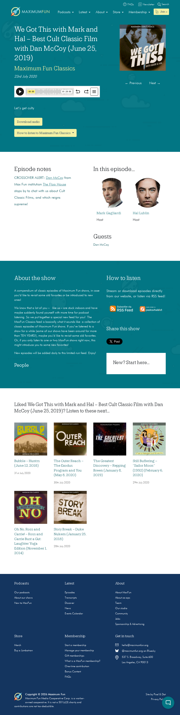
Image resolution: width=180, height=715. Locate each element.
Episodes (70, 592)
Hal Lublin (141, 213)
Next (154, 83)
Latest (83, 12)
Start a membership (75, 645)
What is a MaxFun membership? (82, 661)
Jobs (117, 619)
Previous (133, 83)
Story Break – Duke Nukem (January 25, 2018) (70, 534)
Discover (69, 603)
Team (118, 603)
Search (165, 4)
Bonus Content (73, 671)
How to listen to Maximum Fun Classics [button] (44, 133)
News (68, 608)
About (100, 12)
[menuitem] (66, 12)
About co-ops (122, 598)
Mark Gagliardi (109, 213)
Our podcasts (22, 592)
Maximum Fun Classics (44, 68)
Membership (138, 12)
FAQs (68, 677)
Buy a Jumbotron (23, 650)
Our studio (121, 608)
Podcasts (64, 12)
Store (116, 12)
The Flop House (54, 184)
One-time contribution (77, 666)
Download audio (28, 121)
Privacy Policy (158, 699)
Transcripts (71, 598)
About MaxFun (123, 592)
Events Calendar (74, 613)
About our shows (23, 598)
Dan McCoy (54, 178)
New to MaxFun (23, 603)
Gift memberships (74, 656)
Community (121, 613)
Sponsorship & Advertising (129, 624)
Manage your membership (79, 650)
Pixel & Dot (160, 694)
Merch (17, 645)
